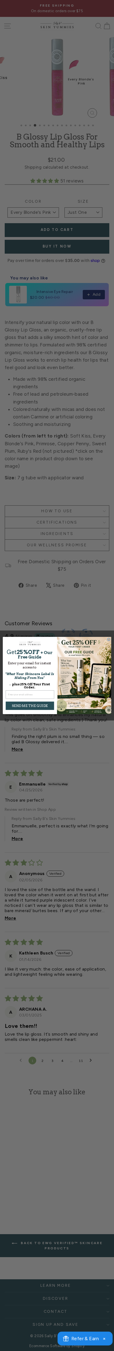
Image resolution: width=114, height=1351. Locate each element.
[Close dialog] (108, 639)
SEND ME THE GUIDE (30, 706)
